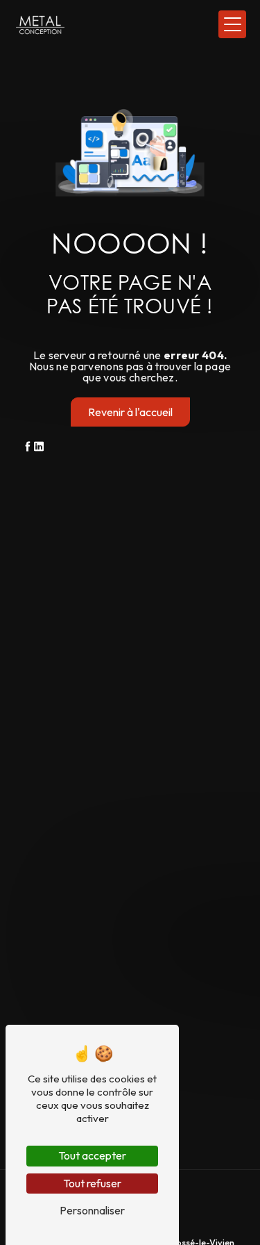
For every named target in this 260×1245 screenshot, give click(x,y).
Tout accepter (92, 1155)
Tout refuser (92, 1183)
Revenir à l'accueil (130, 412)
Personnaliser (92, 1210)
